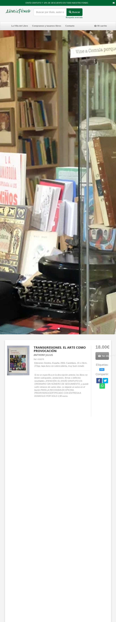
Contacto (69, 26)
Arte (101, 369)
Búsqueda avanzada (74, 17)
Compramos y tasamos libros (46, 26)
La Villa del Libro (19, 26)
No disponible (105, 356)
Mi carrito (102, 26)
